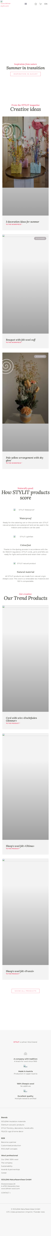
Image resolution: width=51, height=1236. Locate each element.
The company (6, 1163)
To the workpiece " (14, 224)
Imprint (29, 1212)
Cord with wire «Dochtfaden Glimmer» (21, 719)
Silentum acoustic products (12, 1125)
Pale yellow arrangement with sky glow (24, 459)
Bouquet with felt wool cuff (20, 339)
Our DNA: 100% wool (9, 1159)
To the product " (13, 723)
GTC (8, 1212)
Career (4, 1173)
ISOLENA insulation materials (13, 1121)
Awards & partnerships (10, 1169)
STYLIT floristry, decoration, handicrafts (17, 1128)
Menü (26, 4)
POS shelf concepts (9, 1149)
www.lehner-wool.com (10, 1188)
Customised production (11, 1145)
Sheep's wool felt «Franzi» (20, 971)
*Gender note (39, 1212)
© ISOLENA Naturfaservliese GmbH (25, 1209)
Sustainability (6, 1166)
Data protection (18, 1212)
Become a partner (8, 1142)
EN (45, 4)
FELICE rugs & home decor (12, 1131)
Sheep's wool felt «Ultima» (20, 846)
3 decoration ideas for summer (22, 221)
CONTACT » (6, 1193)
